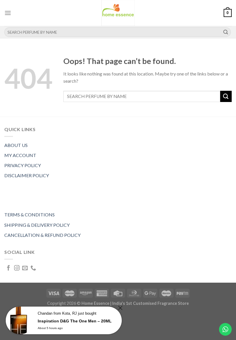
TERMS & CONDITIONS (29, 214)
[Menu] (7, 13)
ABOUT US (16, 145)
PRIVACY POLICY (22, 165)
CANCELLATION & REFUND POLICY (42, 235)
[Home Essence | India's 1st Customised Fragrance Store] (118, 13)
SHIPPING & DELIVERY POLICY (37, 225)
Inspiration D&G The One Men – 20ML (75, 321)
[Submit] (226, 32)
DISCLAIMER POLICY (26, 175)
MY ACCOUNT (20, 155)
